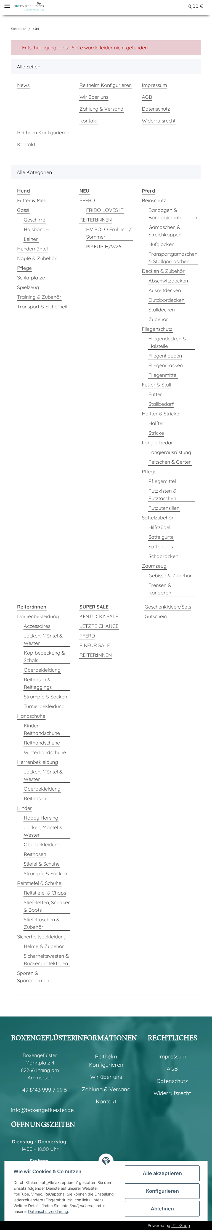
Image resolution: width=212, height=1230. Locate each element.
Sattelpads (161, 546)
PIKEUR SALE (95, 645)
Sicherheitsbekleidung (42, 936)
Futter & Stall (156, 384)
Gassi (23, 210)
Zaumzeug (154, 566)
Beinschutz (154, 200)
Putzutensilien (164, 508)
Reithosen (35, 798)
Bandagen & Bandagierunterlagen (173, 214)
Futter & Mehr (32, 200)
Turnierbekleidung (44, 706)
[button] (149, 6)
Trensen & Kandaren (160, 589)
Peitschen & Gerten (170, 462)
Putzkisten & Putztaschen (162, 494)
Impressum (154, 85)
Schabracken (163, 556)
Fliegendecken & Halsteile (167, 342)
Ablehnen (162, 1209)
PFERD (87, 200)
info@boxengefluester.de (42, 1109)
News (23, 85)
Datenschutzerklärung (48, 1211)
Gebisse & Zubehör (170, 575)
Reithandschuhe (42, 743)
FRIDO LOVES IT (105, 210)
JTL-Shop (180, 1225)
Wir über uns (94, 97)
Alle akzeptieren (162, 1173)
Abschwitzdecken (168, 281)
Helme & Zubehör (44, 946)
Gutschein (156, 616)
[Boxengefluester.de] (29, 6)
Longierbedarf (158, 442)
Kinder (24, 808)
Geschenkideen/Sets (168, 607)
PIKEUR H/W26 (103, 246)
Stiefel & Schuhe (42, 864)
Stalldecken (162, 309)
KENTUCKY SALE (99, 616)
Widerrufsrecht (159, 121)
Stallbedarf (161, 404)
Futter (155, 394)
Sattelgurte (161, 537)
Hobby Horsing (41, 818)
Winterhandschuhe (45, 752)
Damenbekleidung (38, 616)
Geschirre (34, 220)
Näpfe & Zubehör (37, 258)
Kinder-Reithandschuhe (42, 729)
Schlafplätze (31, 277)
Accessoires (37, 626)
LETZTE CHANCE (99, 626)
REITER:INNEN (96, 220)
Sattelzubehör (158, 517)
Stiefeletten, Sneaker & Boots (47, 906)
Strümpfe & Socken (45, 696)
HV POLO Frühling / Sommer (108, 233)
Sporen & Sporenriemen (33, 977)
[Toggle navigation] (7, 3)
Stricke (156, 433)
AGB (147, 97)
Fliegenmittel (163, 375)
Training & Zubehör (39, 297)
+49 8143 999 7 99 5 (43, 1089)
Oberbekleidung (42, 670)
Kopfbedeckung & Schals (44, 656)
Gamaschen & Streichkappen (165, 231)
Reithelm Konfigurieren (106, 85)
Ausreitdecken (165, 290)
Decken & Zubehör (163, 271)
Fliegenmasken (166, 365)
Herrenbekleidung (37, 762)
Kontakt (89, 121)
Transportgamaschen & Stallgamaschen (173, 258)
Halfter (156, 423)
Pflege (24, 268)
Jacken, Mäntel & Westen (43, 639)
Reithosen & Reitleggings (38, 683)
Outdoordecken (166, 300)
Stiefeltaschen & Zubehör (42, 923)
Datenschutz (156, 109)
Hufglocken (161, 244)
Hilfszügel (159, 527)
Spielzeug (28, 287)
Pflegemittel (162, 481)
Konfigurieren (162, 1191)
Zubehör (158, 319)
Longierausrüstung (170, 452)
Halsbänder (37, 229)
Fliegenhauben (165, 356)
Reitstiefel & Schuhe (39, 883)
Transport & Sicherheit (42, 306)
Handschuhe (31, 716)
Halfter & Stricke (160, 413)
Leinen (31, 239)
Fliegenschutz (157, 329)
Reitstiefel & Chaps (45, 893)
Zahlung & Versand (101, 109)
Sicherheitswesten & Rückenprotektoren (46, 960)
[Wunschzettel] (170, 6)
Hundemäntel (32, 249)
